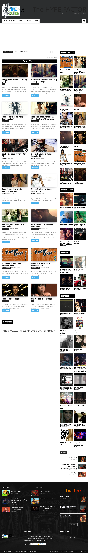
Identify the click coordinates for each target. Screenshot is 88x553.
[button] (84, 21)
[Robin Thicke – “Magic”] (15, 290)
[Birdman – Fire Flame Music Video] (80, 280)
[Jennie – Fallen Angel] (66, 199)
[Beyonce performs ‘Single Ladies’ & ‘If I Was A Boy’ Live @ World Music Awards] (80, 359)
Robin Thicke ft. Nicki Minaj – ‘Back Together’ (13, 117)
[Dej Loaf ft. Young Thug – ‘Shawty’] (80, 323)
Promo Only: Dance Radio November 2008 (11, 264)
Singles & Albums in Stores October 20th (41, 190)
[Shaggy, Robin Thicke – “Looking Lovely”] (15, 70)
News (3, 158)
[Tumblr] (66, 537)
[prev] (51, 52)
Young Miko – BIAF (79, 405)
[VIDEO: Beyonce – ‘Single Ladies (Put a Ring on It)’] (66, 323)
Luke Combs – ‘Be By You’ (66, 314)
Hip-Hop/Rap (5, 121)
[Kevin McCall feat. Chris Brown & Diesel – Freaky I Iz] (66, 379)
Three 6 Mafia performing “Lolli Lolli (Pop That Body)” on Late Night (19, 500)
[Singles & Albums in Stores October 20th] (44, 180)
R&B (3, 84)
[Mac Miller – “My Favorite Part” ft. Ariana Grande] (66, 262)
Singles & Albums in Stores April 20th (14, 154)
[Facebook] (62, 537)
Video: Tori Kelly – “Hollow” (79, 270)
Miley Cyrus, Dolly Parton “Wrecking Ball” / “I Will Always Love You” (66, 243)
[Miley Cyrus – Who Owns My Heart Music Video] (66, 416)
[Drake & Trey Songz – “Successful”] (66, 280)
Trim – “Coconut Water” (46, 499)
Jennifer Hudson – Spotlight (41, 298)
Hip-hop (62, 351)
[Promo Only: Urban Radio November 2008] (44, 254)
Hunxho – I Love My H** (79, 208)
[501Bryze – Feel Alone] (80, 341)
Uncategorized (6, 267)
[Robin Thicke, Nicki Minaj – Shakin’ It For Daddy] (15, 180)
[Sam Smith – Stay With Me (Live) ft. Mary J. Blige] (35, 508)
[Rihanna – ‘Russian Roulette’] (80, 305)
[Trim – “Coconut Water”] (35, 501)
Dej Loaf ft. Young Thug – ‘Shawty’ (79, 331)
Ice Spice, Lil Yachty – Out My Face (24, 51)
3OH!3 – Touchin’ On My (66, 443)
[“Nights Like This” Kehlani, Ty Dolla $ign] (66, 359)
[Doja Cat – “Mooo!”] (6, 493)
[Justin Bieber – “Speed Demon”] (66, 341)
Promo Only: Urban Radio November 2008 (40, 264)
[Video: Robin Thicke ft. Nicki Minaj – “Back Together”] (44, 70)
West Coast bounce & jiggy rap (69, 468)
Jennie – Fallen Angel (66, 207)
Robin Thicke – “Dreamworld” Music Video (42, 225)
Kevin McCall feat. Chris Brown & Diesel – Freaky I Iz (66, 388)
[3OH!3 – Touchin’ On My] (66, 435)
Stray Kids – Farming (66, 224)
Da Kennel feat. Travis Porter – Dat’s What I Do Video (78, 444)
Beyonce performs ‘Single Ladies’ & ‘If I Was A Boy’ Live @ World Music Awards (80, 369)
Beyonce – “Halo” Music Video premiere (79, 388)
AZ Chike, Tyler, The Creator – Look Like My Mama (69, 465)
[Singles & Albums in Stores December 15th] (44, 145)
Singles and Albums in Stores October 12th (66, 407)
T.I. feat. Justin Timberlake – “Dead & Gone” (79, 425)
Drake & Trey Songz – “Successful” (66, 289)
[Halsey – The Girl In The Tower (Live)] (80, 217)
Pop (3, 193)
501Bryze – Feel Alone (78, 350)
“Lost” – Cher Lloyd (45, 491)
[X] (70, 537)
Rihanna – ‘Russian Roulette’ (79, 314)
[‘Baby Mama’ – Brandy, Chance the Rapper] (6, 509)
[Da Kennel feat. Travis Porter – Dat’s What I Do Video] (80, 435)
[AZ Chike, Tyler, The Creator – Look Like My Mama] (82, 466)
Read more (6, 95)
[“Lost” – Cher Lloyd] (35, 493)
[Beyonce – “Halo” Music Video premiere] (80, 379)
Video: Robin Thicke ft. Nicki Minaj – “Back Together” (44, 80)
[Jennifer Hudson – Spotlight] (44, 290)
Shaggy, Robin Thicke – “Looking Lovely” (14, 80)
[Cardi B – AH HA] (82, 459)
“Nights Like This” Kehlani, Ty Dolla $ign (66, 368)
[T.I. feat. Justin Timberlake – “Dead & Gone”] (80, 416)
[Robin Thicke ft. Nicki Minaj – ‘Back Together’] (15, 108)
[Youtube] (74, 537)
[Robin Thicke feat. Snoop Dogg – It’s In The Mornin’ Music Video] (44, 108)
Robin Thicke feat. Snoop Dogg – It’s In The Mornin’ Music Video (43, 117)
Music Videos (35, 84)
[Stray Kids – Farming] (66, 217)
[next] (54, 52)
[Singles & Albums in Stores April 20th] (15, 145)
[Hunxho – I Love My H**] (80, 199)
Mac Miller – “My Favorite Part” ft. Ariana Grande (65, 271)
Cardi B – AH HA (73, 457)
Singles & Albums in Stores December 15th (41, 154)
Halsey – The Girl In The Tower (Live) (79, 225)
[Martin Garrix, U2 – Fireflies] (80, 234)
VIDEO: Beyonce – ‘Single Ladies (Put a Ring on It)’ (66, 332)
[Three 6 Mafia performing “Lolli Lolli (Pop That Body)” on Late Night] (6, 501)
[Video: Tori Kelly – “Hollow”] (80, 262)
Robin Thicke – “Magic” (11, 298)
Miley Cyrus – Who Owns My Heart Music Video (65, 425)
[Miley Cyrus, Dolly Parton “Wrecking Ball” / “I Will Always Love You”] (66, 234)
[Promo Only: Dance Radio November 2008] (15, 254)
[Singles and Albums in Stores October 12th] (66, 398)
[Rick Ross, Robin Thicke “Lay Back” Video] (15, 215)
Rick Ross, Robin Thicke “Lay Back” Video (13, 225)
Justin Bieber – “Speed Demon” (65, 350)
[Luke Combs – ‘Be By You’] (66, 305)
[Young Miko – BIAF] (80, 398)
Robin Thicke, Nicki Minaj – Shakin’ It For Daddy (12, 190)
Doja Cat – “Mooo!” (16, 491)
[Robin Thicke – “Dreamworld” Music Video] (44, 215)
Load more (72, 524)
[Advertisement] (44, 36)
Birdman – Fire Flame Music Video (80, 289)
